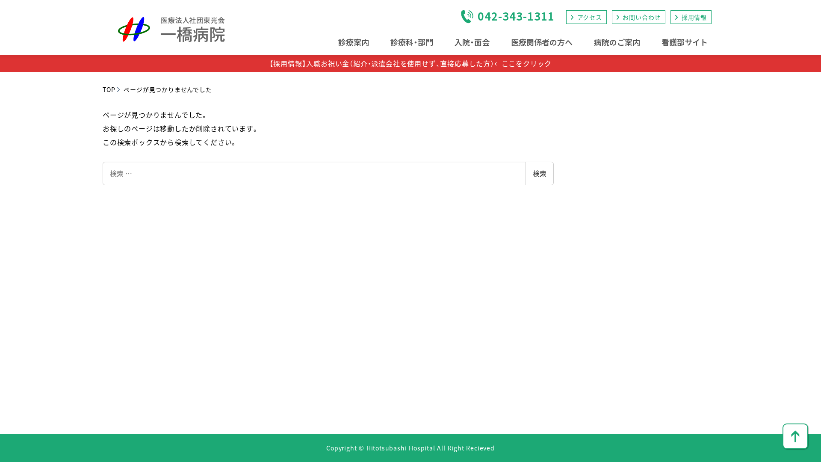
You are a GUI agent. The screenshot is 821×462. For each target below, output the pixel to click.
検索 (539, 173)
